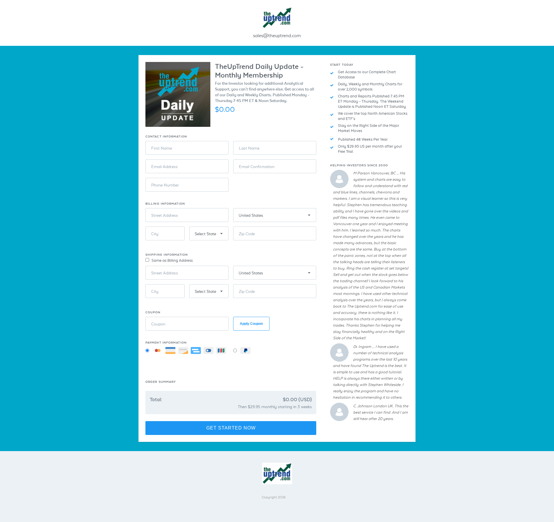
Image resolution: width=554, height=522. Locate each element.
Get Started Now (231, 427)
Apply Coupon (251, 324)
